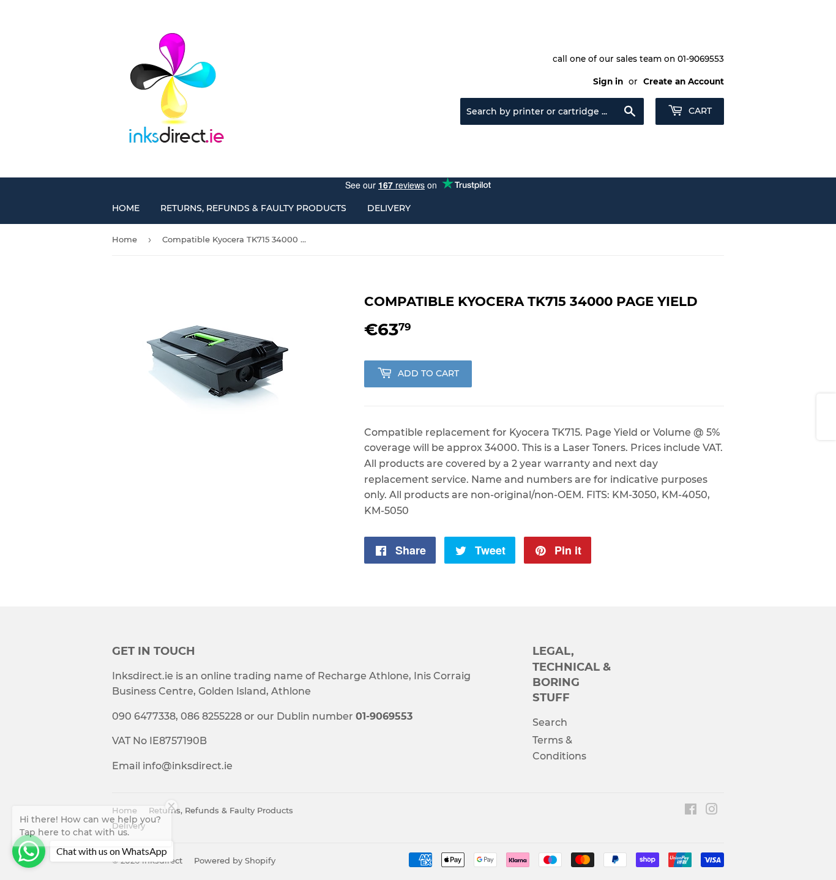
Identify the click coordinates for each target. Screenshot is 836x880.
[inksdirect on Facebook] (690, 810)
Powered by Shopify (234, 860)
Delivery (389, 208)
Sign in (608, 81)
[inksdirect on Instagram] (712, 810)
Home (126, 208)
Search (549, 722)
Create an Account (683, 81)
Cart (699, 110)
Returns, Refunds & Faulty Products (253, 208)
